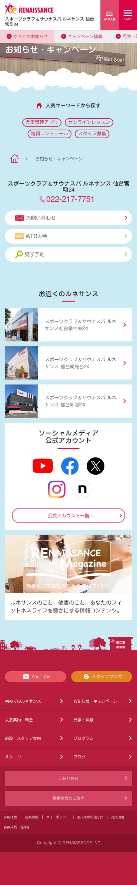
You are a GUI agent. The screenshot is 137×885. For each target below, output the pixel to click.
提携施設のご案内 (68, 798)
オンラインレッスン (89, 122)
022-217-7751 (70, 198)
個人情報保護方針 (90, 817)
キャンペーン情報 (85, 36)
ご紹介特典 (68, 778)
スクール (13, 757)
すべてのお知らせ (30, 36)
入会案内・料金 (19, 720)
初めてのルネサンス (23, 701)
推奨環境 (117, 817)
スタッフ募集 (92, 133)
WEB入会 (36, 236)
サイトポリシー (57, 817)
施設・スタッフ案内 (23, 738)
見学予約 (35, 254)
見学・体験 (83, 720)
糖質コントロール (49, 133)
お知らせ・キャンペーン (95, 701)
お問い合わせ (41, 217)
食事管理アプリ (42, 122)
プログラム (83, 738)
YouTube (40, 677)
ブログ (79, 757)
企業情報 (31, 817)
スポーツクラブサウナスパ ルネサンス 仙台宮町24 (49, 21)
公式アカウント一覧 (68, 515)
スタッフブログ (107, 677)
